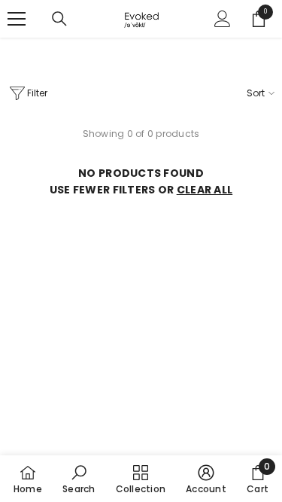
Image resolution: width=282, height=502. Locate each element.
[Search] (59, 19)
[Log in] (222, 19)
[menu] (17, 19)
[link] (78, 478)
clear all (205, 189)
